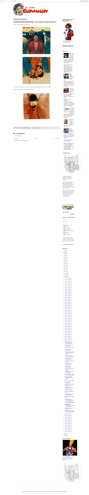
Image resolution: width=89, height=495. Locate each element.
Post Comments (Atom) (22, 140)
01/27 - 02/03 (67, 426)
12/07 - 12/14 (67, 282)
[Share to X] (37, 128)
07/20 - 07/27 (67, 315)
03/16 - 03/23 (67, 415)
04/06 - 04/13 (67, 339)
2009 (65, 274)
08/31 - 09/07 (67, 305)
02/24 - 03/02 (67, 420)
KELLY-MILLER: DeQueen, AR (68, 350)
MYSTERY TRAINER (69, 389)
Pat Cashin (67, 227)
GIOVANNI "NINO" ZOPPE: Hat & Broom (69, 400)
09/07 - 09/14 (67, 303)
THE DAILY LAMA (71, 120)
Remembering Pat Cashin (71, 108)
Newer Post (16, 138)
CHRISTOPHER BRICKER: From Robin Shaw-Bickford (69, 405)
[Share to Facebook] (39, 128)
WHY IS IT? (71, 88)
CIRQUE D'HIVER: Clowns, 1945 (68, 364)
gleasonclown (67, 234)
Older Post (57, 138)
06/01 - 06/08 (67, 326)
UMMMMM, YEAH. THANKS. (67, 100)
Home (37, 138)
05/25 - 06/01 (67, 328)
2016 (65, 263)
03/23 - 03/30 (67, 413)
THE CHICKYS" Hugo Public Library (69, 359)
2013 (65, 268)
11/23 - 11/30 (67, 286)
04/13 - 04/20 (67, 337)
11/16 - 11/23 (67, 287)
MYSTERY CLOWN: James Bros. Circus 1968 (69, 377)
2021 (65, 258)
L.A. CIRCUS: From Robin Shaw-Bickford (69, 356)
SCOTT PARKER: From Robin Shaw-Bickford (69, 402)
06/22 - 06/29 (67, 321)
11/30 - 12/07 (67, 284)
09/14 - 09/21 (67, 302)
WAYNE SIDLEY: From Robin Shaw (69, 346)
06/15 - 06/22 (67, 323)
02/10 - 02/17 (67, 423)
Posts (65, 219)
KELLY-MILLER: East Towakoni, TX (69, 409)
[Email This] (35, 128)
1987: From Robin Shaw (71, 54)
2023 (65, 255)
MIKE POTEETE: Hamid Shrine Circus (69, 385)
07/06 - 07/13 (67, 318)
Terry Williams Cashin (69, 230)
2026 (65, 250)
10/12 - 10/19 (67, 295)
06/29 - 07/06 (67, 320)
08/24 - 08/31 (67, 307)
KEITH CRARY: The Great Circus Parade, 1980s (69, 375)
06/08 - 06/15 (67, 324)
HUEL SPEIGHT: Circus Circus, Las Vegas (68, 140)
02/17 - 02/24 (67, 421)
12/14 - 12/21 (67, 281)
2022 (65, 257)
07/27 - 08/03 (67, 313)
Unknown (67, 232)
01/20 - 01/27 (67, 428)
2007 (65, 433)
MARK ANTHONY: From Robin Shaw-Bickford (69, 411)
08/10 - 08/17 (67, 310)
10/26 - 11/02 (67, 292)
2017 (65, 261)
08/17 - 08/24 (67, 308)
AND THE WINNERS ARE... (69, 143)
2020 (65, 260)
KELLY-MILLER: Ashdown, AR (68, 382)
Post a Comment (18, 135)
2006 (65, 435)
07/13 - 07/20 (67, 316)
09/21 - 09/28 (67, 300)
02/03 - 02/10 (67, 425)
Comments (66, 221)
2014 (65, 266)
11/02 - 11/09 (67, 290)
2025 (65, 252)
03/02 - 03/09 (67, 418)
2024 (65, 253)
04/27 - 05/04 (67, 334)
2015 (65, 265)
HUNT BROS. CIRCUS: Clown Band (69, 372)
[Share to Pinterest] (40, 128)
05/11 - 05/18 (67, 331)
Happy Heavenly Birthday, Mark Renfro (71, 130)
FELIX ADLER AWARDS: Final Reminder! (69, 395)
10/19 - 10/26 (67, 294)
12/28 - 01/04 (67, 277)
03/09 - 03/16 (67, 417)
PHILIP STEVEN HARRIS (69, 380)
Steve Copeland (68, 228)
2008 (65, 276)
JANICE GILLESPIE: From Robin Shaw (69, 343)
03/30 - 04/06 (67, 341)
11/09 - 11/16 (67, 289)
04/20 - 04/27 (67, 336)
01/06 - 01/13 (67, 431)
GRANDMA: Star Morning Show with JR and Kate (69, 353)
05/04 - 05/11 (67, 333)
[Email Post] (33, 127)
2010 (65, 273)
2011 (65, 271)
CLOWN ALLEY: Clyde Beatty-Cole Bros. (68, 65)
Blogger (65, 491)
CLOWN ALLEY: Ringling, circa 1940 (69, 361)
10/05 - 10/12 (67, 297)
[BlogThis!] (36, 128)
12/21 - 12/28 (67, 279)
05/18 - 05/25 (67, 329)
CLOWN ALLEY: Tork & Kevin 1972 (69, 388)
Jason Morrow (56, 491)
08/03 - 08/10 (67, 311)
